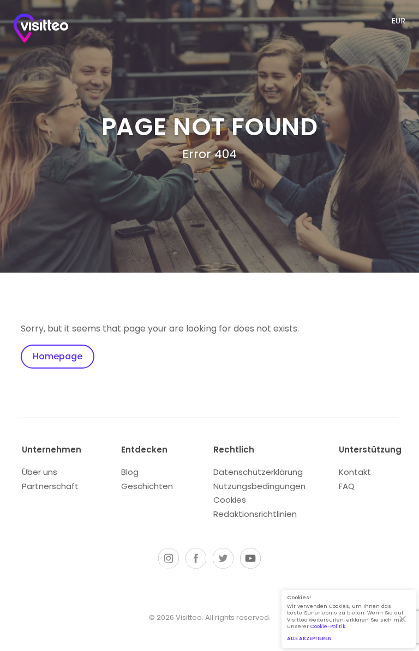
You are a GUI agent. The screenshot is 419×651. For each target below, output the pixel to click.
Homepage (57, 356)
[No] (402, 618)
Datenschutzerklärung (258, 472)
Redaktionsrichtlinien (255, 514)
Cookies (229, 499)
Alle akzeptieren (309, 638)
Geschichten (147, 486)
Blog (130, 472)
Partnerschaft (50, 486)
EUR (399, 20)
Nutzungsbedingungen (259, 486)
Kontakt (355, 472)
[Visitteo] (41, 30)
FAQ (347, 486)
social (168, 558)
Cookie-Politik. (328, 626)
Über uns (39, 472)
